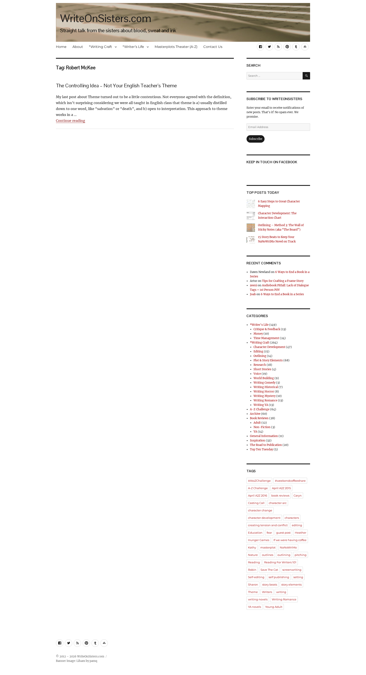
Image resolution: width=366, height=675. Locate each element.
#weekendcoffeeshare (290, 480)
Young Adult (273, 606)
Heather (300, 532)
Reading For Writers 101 (280, 562)
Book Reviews (259, 418)
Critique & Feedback (267, 329)
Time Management (266, 338)
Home (61, 47)
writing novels (258, 599)
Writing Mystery (265, 396)
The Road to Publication (266, 445)
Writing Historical (266, 387)
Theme (253, 592)
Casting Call (256, 503)
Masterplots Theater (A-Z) (176, 47)
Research (260, 365)
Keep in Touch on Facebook (272, 162)
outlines (267, 555)
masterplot (268, 547)
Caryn (298, 495)
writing (281, 592)
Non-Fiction (262, 427)
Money (258, 333)
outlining (283, 555)
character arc (278, 503)
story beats (269, 584)
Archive (255, 414)
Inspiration (257, 440)
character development (264, 517)
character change (260, 510)
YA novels (254, 606)
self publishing (279, 577)
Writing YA (261, 405)
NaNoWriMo (288, 547)
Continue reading (70, 120)
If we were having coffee (289, 540)
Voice (257, 374)
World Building (264, 378)
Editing (258, 351)
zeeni (253, 285)
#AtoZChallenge (259, 480)
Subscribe (255, 139)
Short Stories (262, 369)
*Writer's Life (259, 325)
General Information (264, 436)
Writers (267, 592)
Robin (252, 569)
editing (297, 525)
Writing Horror (264, 391)
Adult (257, 422)
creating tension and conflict (268, 525)
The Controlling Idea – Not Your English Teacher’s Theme (116, 85)
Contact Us (212, 47)
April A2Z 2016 (257, 495)
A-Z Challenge (259, 409)
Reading (254, 562)
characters (292, 517)
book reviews (280, 495)
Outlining (260, 356)
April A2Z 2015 (281, 488)
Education (255, 532)
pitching (300, 555)
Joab (253, 294)
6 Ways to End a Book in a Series (282, 294)
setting (298, 577)
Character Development (269, 347)
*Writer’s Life (133, 47)
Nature (253, 555)
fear (269, 532)
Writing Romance (265, 400)
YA (255, 431)
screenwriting (291, 569)
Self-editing (256, 577)
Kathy (252, 547)
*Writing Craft (100, 47)
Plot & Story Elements (268, 360)
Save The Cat (269, 569)
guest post (283, 532)
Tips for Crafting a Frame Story (283, 281)
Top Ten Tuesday (261, 449)
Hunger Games (258, 540)
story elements (291, 584)
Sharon (253, 584)
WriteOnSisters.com (105, 18)
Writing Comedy (264, 382)
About (77, 47)
